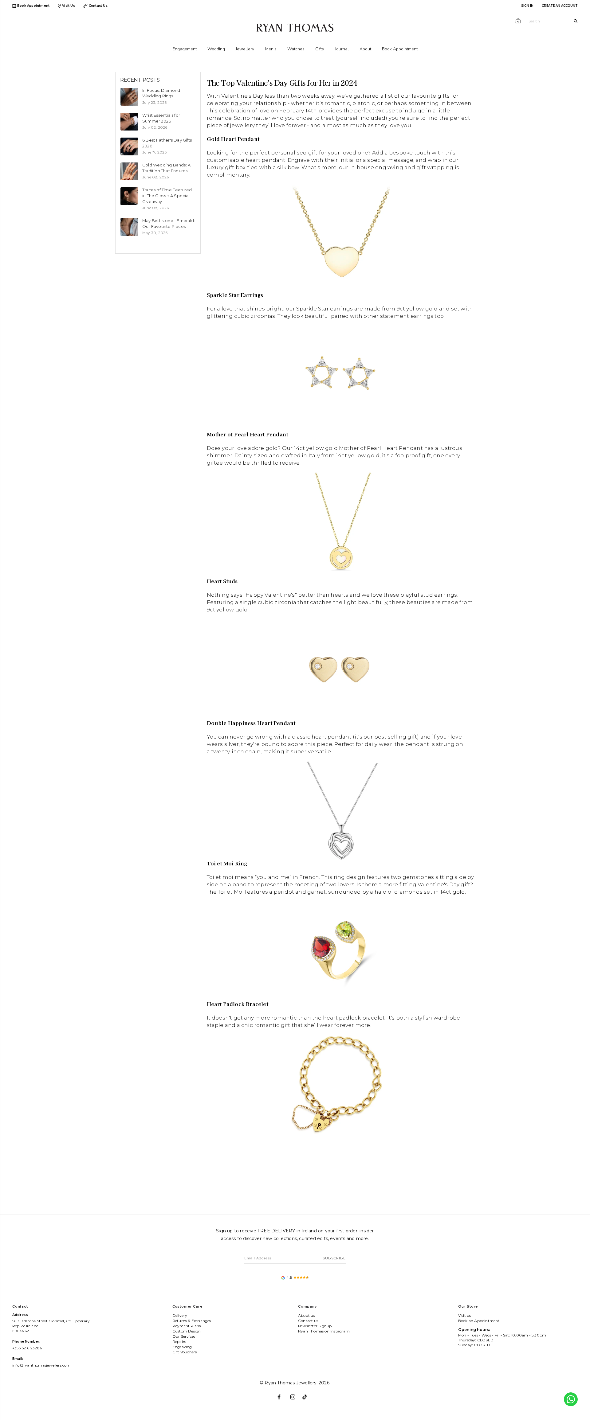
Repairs (179, 1341)
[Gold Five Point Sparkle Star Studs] (341, 375)
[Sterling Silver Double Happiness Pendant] (341, 810)
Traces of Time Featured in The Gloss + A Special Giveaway (167, 195)
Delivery (179, 1315)
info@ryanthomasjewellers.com (41, 1365)
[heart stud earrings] (341, 668)
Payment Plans (186, 1326)
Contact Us (98, 6)
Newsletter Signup (315, 1326)
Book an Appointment (479, 1320)
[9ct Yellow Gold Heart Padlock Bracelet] (340, 1084)
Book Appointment (33, 6)
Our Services (183, 1336)
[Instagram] (295, 1395)
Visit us (464, 1315)
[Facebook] (282, 1395)
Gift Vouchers (184, 1352)
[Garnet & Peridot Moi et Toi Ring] (341, 951)
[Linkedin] (307, 1395)
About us (306, 1315)
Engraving (182, 1346)
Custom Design (186, 1331)
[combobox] (553, 21)
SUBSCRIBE (334, 1258)
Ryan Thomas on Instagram (324, 1331)
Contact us (308, 1320)
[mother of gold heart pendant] (341, 522)
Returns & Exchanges (191, 1320)
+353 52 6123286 (27, 1348)
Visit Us (68, 6)
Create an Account (560, 6)
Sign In (527, 6)
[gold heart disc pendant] (341, 233)
